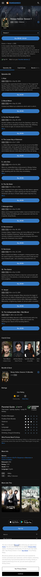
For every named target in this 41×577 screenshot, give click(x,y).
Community (16, 399)
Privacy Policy (32, 547)
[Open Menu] (2, 3)
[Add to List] (38, 22)
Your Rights (25, 550)
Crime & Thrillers (7, 459)
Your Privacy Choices (20, 569)
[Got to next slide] (39, 351)
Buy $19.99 (24, 38)
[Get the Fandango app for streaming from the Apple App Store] (14, 522)
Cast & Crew (21, 68)
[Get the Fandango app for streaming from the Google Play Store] (26, 522)
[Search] (38, 3)
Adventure (28, 457)
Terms (4, 547)
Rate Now (25, 399)
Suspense (21, 457)
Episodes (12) (7, 68)
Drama (4, 457)
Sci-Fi (14, 457)
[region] (20, 558)
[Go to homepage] (13, 3)
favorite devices (23, 59)
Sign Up (20, 528)
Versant (17, 545)
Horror (9, 457)
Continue (20, 574)
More (3, 129)
